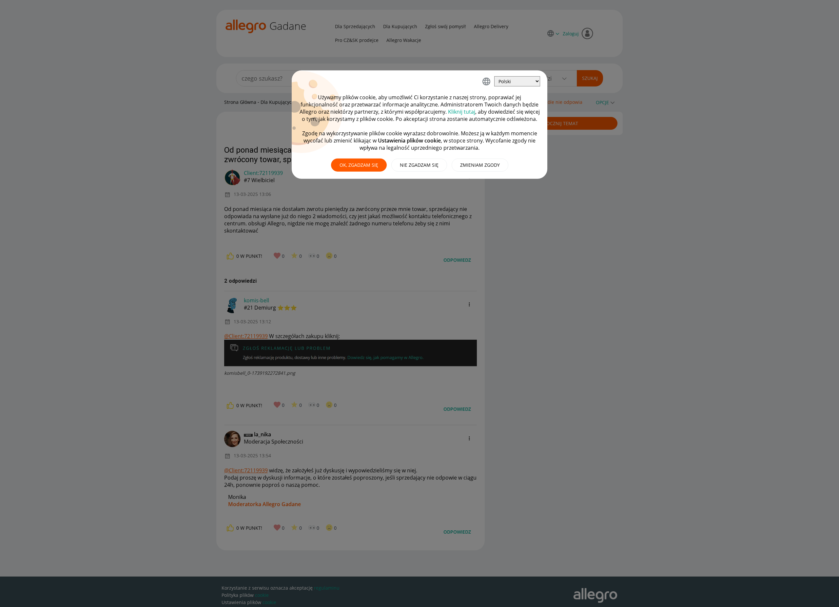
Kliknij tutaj (461, 111)
